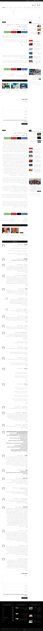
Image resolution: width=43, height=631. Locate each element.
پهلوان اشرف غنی (11, 75)
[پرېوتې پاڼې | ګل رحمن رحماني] (39, 29)
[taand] (21, 29)
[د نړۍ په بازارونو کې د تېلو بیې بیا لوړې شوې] (31, 621)
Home (40, 20)
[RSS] (7, 629)
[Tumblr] (37, 0)
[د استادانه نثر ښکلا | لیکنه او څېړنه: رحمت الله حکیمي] (39, 33)
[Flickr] (14, 629)
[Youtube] (34, 0)
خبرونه (31, 40)
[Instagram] (38, 0)
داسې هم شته (36, 20)
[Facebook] (40, 0)
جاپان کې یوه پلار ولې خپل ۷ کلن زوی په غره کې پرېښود (23, 90)
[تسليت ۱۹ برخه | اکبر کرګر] (39, 26)
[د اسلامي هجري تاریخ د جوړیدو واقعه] (17, 614)
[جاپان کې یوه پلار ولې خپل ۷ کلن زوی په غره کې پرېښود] (23, 86)
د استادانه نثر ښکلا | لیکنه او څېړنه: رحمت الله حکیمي (34, 33)
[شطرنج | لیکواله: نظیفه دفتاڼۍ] (35, 72)
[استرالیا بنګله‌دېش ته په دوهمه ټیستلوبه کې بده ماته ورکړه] (31, 49)
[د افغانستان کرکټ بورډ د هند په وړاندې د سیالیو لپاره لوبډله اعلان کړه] (31, 57)
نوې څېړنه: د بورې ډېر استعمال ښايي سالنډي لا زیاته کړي (37, 615)
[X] (35, 0)
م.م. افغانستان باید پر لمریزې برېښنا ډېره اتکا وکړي (37, 53)
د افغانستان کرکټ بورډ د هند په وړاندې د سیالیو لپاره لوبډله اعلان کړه (37, 57)
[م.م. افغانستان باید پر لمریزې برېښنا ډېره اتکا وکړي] (31, 53)
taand (17, 29)
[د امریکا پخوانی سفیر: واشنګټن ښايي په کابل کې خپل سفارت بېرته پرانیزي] (31, 44)
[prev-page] (26, 95)
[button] (39, 18)
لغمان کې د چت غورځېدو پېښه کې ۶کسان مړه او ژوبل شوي (23, 608)
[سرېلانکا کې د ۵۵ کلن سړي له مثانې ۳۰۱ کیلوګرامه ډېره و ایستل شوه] (6, 86)
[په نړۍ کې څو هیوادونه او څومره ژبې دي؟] (15, 86)
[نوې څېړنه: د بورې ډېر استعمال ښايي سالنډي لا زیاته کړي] (31, 615)
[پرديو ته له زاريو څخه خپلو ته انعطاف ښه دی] (17, 619)
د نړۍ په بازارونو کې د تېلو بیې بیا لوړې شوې (37, 621)
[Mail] (9, 629)
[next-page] (24, 95)
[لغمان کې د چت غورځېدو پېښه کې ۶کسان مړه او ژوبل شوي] (17, 607)
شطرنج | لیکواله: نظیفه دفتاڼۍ (36, 77)
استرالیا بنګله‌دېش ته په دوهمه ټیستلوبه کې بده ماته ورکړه (37, 49)
